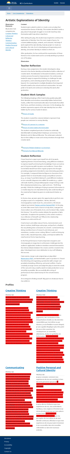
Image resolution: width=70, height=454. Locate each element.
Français (62, 3)
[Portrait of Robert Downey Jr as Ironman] (36, 147)
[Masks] (27, 114)
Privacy (6, 442)
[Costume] (33, 124)
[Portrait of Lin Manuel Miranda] (32, 151)
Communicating (11, 43)
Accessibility (8, 445)
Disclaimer (7, 438)
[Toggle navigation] (9, 8)
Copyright (7, 448)
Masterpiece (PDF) (27, 259)
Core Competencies (18, 13)
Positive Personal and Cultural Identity (11, 47)
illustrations (29, 13)
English (56, 3)
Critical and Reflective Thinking (9, 38)
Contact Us (7, 451)
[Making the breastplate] (35, 127)
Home (8, 13)
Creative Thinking (12, 33)
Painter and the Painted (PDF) (45, 205)
